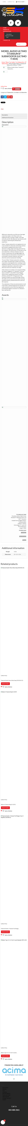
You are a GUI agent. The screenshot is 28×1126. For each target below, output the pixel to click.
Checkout (5, 1092)
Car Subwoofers (20, 62)
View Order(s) (6, 1096)
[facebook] (11, 23)
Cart (4, 1090)
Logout (4, 1099)
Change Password (7, 1098)
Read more (5, 683)
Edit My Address (6, 1093)
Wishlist (4, 1089)
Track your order (6, 1095)
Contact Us (11, 1)
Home (4, 1)
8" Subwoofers (10, 92)
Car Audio (12, 62)
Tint (7, 37)
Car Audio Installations (9, 35)
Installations (7, 31)
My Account (20, 1)
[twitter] (18, 23)
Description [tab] (5, 115)
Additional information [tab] (7, 117)
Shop (7, 62)
